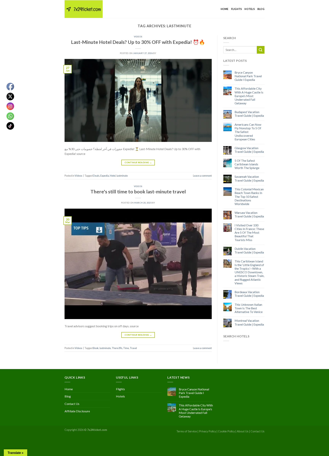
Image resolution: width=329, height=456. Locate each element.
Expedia (104, 175)
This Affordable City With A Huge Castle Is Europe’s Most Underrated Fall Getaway (249, 96)
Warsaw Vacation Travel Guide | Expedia (249, 214)
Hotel (113, 175)
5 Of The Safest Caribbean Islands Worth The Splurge (247, 164)
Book (96, 348)
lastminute (122, 175)
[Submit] (260, 49)
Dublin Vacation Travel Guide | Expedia (249, 250)
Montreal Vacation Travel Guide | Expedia (249, 322)
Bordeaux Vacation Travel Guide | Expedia (249, 293)
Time (126, 348)
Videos (138, 36)
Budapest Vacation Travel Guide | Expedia (249, 113)
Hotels (249, 8)
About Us (242, 431)
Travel (133, 348)
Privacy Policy (207, 431)
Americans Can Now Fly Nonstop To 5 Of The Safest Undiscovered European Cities (248, 132)
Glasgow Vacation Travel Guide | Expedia (249, 149)
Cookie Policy (226, 431)
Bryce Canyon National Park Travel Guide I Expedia (248, 76)
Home (224, 8)
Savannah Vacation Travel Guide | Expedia (249, 178)
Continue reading (138, 162)
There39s (117, 348)
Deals (96, 175)
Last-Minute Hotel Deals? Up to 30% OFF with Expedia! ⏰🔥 (138, 42)
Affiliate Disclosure (77, 411)
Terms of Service (186, 431)
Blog (260, 8)
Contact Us (72, 403)
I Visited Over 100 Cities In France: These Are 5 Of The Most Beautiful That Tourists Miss (249, 232)
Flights (236, 8)
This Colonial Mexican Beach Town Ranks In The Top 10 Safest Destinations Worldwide (249, 196)
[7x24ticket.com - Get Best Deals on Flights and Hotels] (84, 9)
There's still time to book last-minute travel (138, 191)
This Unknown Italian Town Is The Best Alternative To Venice (249, 308)
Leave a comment (202, 175)
